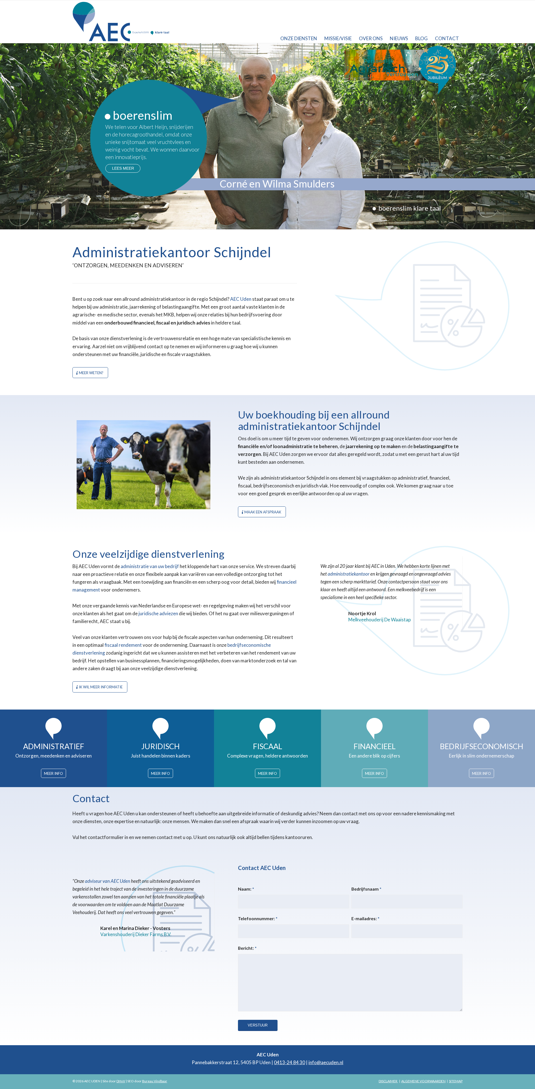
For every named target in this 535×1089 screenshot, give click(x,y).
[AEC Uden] (121, 21)
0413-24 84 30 (289, 1062)
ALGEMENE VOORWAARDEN (423, 1081)
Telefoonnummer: (258, 918)
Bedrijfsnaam (366, 888)
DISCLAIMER (388, 1081)
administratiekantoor (348, 574)
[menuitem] (299, 21)
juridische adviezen (158, 613)
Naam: (246, 888)
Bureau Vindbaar (154, 1081)
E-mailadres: (365, 918)
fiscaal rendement (123, 645)
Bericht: (247, 948)
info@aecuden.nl (325, 1062)
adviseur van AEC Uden (107, 881)
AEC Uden (240, 299)
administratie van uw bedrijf (150, 566)
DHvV (120, 1081)
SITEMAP (456, 1081)
